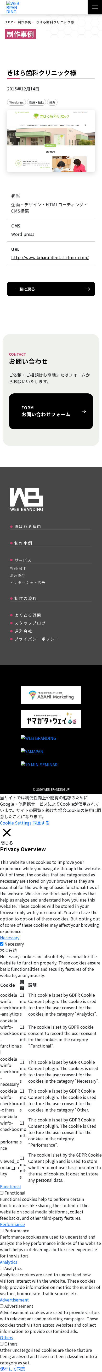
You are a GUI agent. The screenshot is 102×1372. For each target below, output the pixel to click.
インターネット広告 (28, 582)
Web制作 (18, 568)
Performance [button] (12, 1224)
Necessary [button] (9, 937)
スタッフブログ (30, 623)
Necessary (14, 944)
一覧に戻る (25, 289)
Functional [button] (10, 1186)
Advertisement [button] (14, 1300)
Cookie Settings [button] (15, 823)
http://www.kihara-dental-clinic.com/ (50, 257)
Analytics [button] (8, 1262)
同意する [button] (41, 823)
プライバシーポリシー (37, 639)
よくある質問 (28, 615)
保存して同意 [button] (12, 1369)
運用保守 (18, 575)
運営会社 (23, 631)
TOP (9, 22)
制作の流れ (25, 598)
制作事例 (25, 22)
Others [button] (6, 1337)
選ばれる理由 (28, 526)
